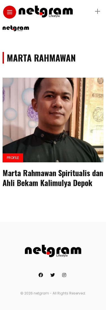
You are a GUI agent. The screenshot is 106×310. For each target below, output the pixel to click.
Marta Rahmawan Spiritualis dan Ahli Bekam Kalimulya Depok (53, 177)
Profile (13, 157)
